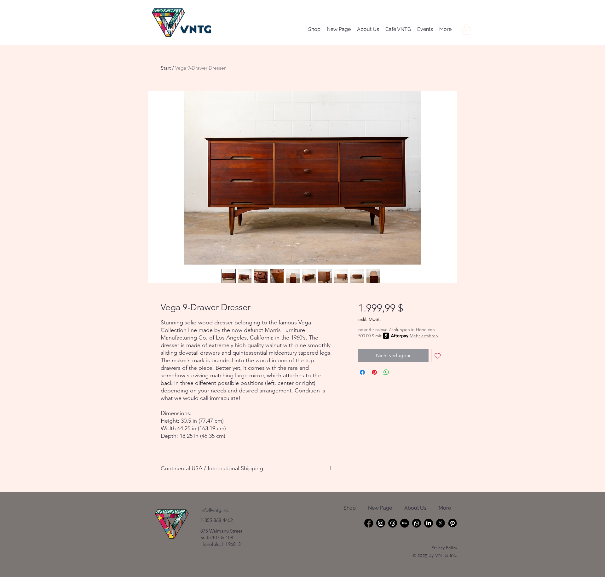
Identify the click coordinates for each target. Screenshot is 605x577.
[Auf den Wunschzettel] (437, 355)
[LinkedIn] (428, 523)
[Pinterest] (452, 523)
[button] (466, 29)
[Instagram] (380, 523)
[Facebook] (368, 523)
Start (166, 68)
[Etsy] (404, 523)
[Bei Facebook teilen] (362, 372)
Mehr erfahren (424, 336)
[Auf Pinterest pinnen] (374, 372)
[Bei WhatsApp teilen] (386, 372)
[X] (440, 523)
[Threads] (392, 523)
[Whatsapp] (416, 523)
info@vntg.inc (214, 510)
